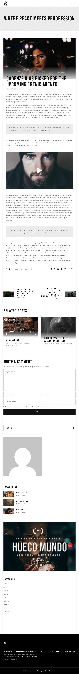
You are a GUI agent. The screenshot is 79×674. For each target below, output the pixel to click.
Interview (6, 601)
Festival (21, 89)
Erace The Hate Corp (35, 671)
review (26, 269)
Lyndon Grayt (32, 89)
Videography (7, 611)
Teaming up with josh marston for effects (54, 339)
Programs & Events (24, 652)
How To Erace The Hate (49, 652)
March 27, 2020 (11, 89)
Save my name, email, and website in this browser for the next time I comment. (31, 407)
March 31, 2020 (49, 344)
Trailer (5, 608)
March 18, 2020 (11, 343)
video (31, 269)
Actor (5, 584)
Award (21, 343)
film (21, 269)
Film (57, 344)
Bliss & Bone (22, 493)
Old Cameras (12, 340)
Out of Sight (22, 501)
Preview (26, 343)
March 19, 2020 (21, 495)
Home (8, 652)
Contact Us (70, 652)
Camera (6, 591)
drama (16, 269)
